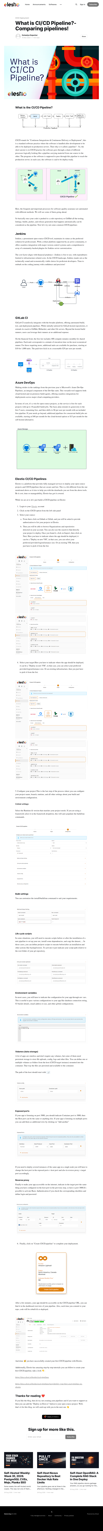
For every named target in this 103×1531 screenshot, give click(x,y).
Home (27, 4)
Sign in (82, 4)
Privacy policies (69, 1515)
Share (84, 36)
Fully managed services (38, 1515)
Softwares (53, 4)
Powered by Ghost (93, 1514)
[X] (52, 1512)
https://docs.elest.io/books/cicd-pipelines (32, 1377)
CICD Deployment (22, 18)
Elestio (34, 506)
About (50, 1515)
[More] (60, 4)
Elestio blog (7, 1514)
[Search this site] (76, 4)
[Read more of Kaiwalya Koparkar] (18, 36)
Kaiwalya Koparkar (30, 35)
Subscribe (93, 4)
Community (58, 1515)
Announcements (39, 4)
